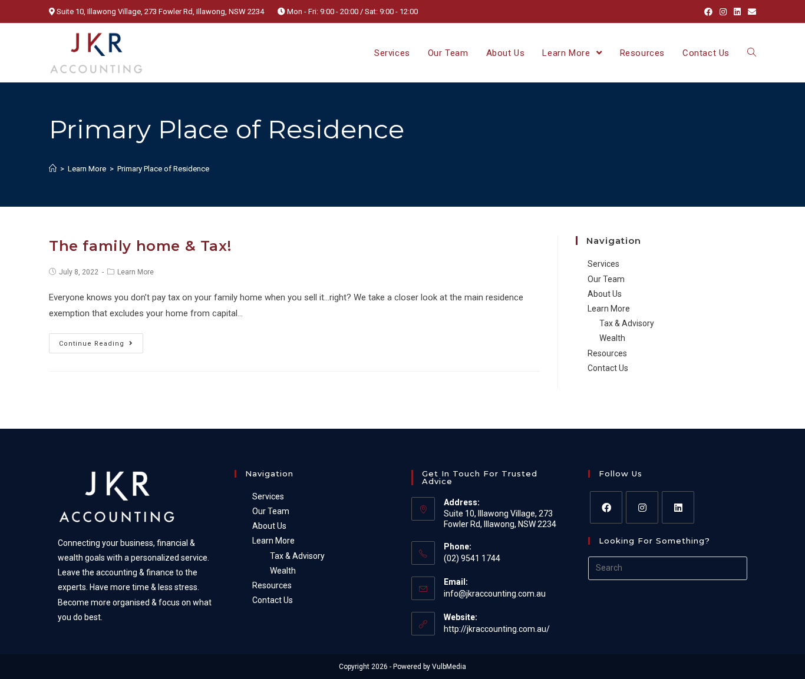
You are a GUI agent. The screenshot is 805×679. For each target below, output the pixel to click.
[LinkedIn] (678, 507)
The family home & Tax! (140, 245)
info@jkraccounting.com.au (495, 593)
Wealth (612, 338)
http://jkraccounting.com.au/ (497, 629)
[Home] (53, 168)
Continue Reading (91, 343)
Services (603, 264)
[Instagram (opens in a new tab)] (723, 12)
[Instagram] (642, 507)
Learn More (135, 272)
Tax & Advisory (626, 323)
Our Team (606, 279)
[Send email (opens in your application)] (750, 12)
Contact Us (608, 368)
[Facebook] (606, 507)
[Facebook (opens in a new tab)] (708, 12)
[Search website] (751, 53)
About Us (605, 294)
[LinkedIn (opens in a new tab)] (737, 12)
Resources (607, 353)
